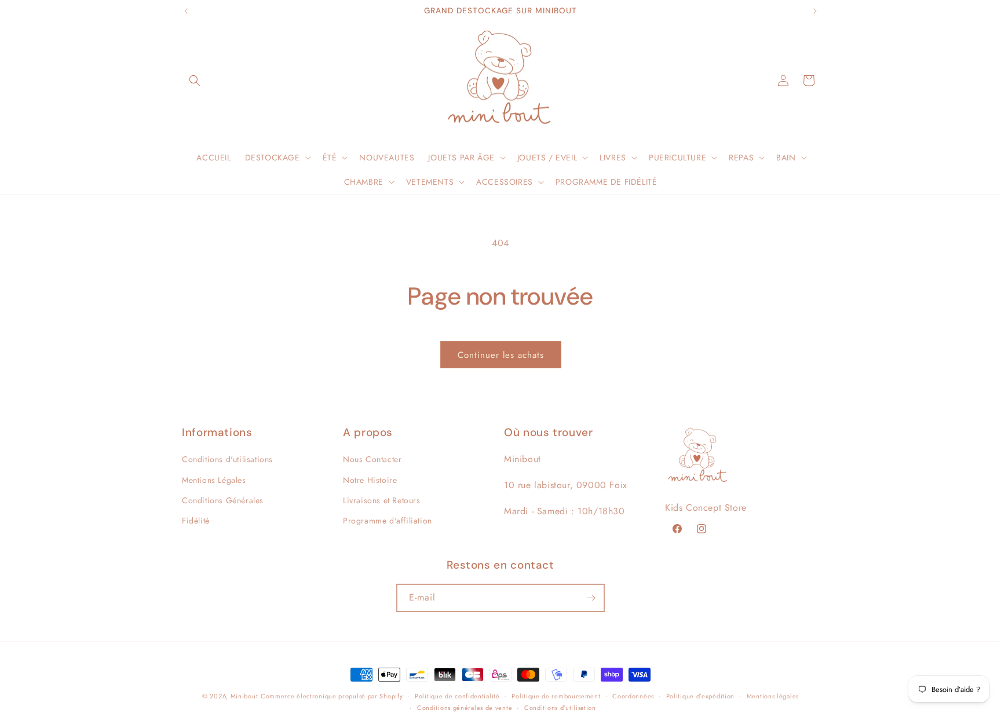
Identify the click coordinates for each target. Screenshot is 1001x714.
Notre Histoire (370, 480)
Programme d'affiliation (387, 520)
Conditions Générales (223, 500)
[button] (194, 80)
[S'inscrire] (591, 598)
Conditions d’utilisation (560, 707)
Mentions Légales (214, 480)
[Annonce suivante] (815, 11)
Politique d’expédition (700, 696)
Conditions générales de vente (464, 707)
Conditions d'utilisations (227, 460)
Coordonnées (633, 696)
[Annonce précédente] (186, 11)
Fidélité (196, 520)
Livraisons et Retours (382, 500)
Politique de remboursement (556, 696)
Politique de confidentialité (457, 696)
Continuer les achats (501, 355)
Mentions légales (773, 696)
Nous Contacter (372, 460)
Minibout (244, 696)
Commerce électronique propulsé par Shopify (332, 696)
